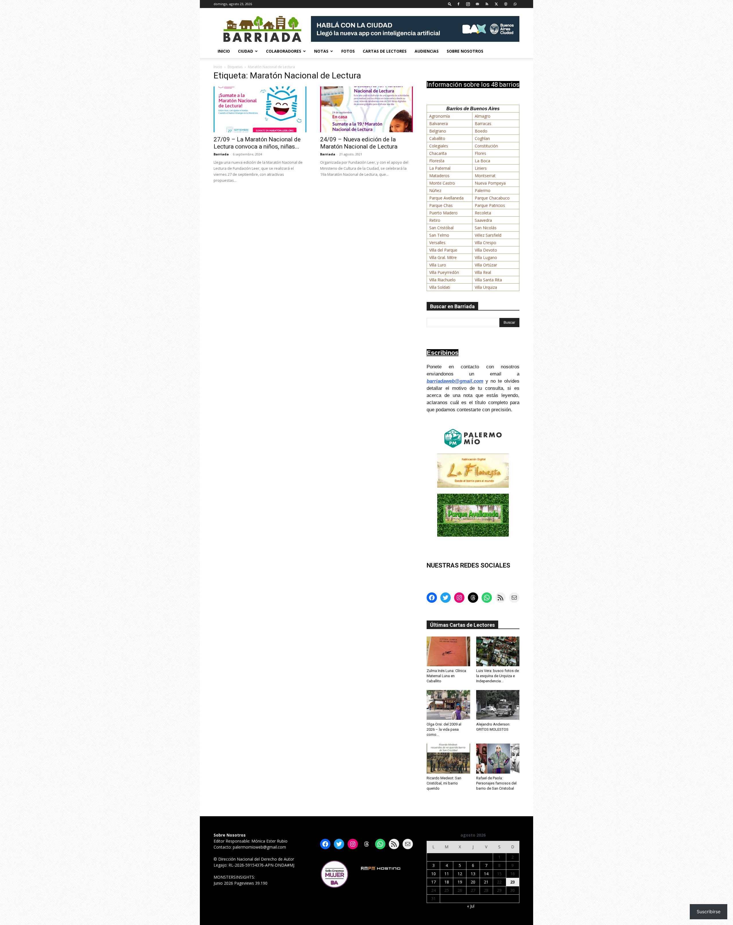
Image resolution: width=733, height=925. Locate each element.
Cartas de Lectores (385, 51)
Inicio (224, 51)
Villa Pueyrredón (444, 272)
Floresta (436, 160)
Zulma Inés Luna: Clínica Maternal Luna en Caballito (446, 676)
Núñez (435, 190)
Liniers (481, 168)
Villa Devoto (486, 250)
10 (433, 873)
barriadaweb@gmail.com (455, 381)
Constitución (486, 146)
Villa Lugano (486, 257)
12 (460, 873)
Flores (480, 153)
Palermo (482, 190)
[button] (450, 4)
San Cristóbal (441, 227)
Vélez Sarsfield (488, 235)
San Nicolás (485, 227)
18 (446, 882)
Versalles (437, 242)
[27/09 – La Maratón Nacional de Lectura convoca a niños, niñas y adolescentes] (260, 109)
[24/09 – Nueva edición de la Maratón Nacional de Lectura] (366, 109)
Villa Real (483, 272)
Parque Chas (441, 205)
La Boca (482, 160)
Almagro (482, 116)
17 (433, 882)
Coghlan (482, 138)
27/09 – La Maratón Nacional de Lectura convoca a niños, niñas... (257, 143)
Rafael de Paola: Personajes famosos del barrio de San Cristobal (496, 783)
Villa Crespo (485, 242)
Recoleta (483, 213)
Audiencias (427, 51)
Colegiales (438, 146)
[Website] (505, 4)
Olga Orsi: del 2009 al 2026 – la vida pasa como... (444, 729)
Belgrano (437, 131)
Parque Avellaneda (446, 198)
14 (486, 873)
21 (486, 882)
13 (473, 873)
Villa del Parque (443, 250)
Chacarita (438, 153)
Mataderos (439, 175)
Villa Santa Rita (488, 279)
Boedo (481, 131)
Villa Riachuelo (442, 279)
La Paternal (439, 168)
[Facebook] (458, 4)
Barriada (221, 154)
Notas (321, 51)
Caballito (437, 138)
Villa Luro (437, 265)
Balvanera (438, 123)
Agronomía (439, 116)
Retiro (434, 220)
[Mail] (477, 4)
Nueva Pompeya (490, 183)
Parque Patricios (490, 205)
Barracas (483, 123)
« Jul (470, 906)
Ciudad (245, 51)
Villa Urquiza (486, 287)
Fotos (348, 51)
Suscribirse (708, 911)
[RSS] (486, 4)
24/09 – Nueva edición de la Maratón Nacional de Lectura (358, 143)
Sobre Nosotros (465, 51)
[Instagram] (468, 4)
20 (473, 882)
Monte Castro (442, 183)
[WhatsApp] (515, 4)
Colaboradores (283, 51)
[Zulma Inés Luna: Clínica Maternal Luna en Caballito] (448, 651)
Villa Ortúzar (486, 265)
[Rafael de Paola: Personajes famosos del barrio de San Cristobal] (498, 758)
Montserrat (485, 175)
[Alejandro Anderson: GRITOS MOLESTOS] (498, 705)
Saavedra (483, 220)
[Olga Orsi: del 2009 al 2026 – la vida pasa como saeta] (448, 705)
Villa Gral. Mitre (443, 257)
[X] (496, 4)
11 (446, 873)
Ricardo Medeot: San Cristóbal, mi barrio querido (444, 783)
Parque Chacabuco (492, 198)
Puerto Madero (443, 213)
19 (460, 882)
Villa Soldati (439, 287)
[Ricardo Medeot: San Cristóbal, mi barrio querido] (448, 758)
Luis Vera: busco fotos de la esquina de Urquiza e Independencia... (497, 676)
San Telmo (439, 235)
